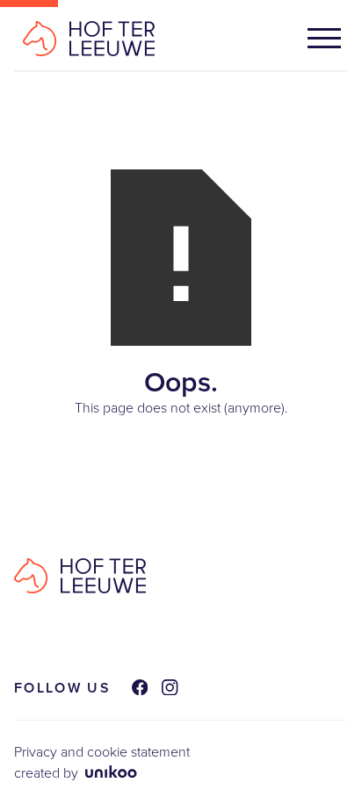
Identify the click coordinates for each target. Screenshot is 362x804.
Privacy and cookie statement (102, 752)
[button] (324, 38)
